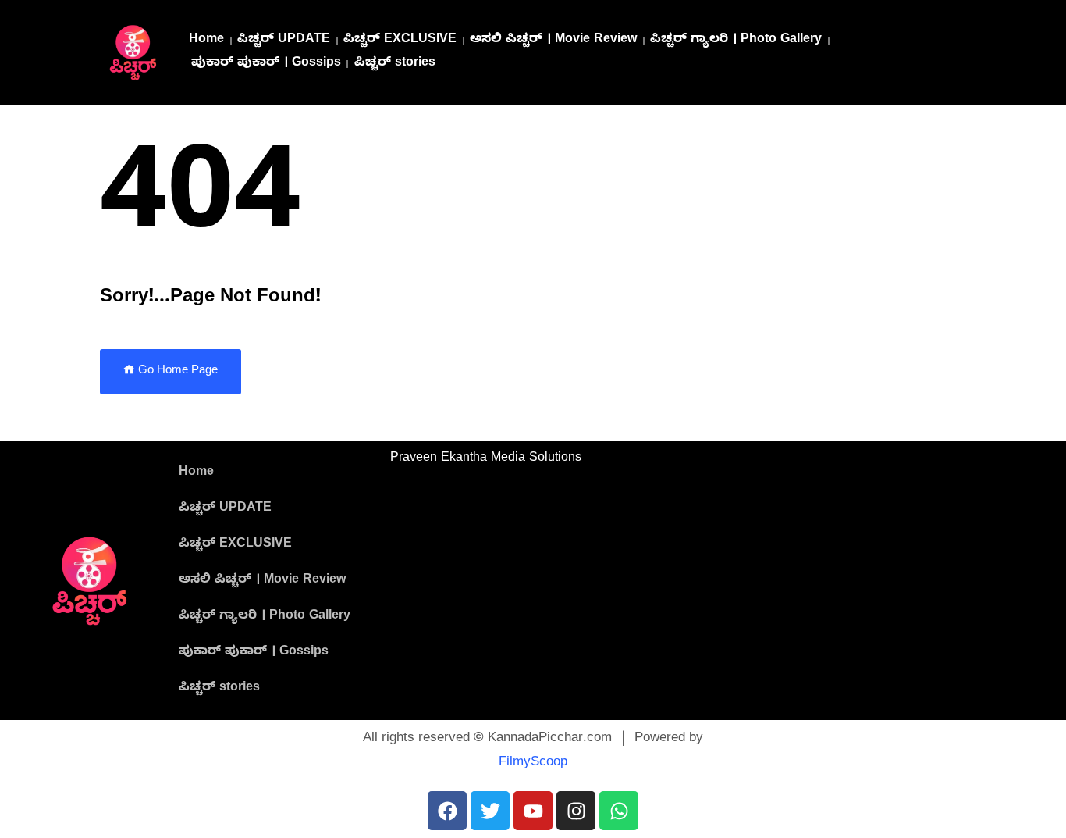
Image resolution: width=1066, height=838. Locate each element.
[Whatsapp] (618, 810)
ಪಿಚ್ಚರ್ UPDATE (283, 40)
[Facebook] (447, 810)
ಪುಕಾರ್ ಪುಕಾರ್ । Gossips (266, 64)
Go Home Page (176, 372)
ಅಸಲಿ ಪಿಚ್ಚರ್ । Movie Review (553, 40)
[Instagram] (575, 810)
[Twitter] (490, 810)
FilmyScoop (533, 763)
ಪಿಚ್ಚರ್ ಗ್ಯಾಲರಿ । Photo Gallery (736, 40)
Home (206, 40)
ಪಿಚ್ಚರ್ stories (394, 64)
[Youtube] (533, 810)
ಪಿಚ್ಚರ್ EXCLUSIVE (400, 40)
